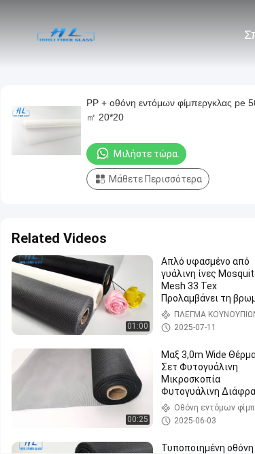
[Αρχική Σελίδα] (67, 34)
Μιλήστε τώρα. (147, 153)
